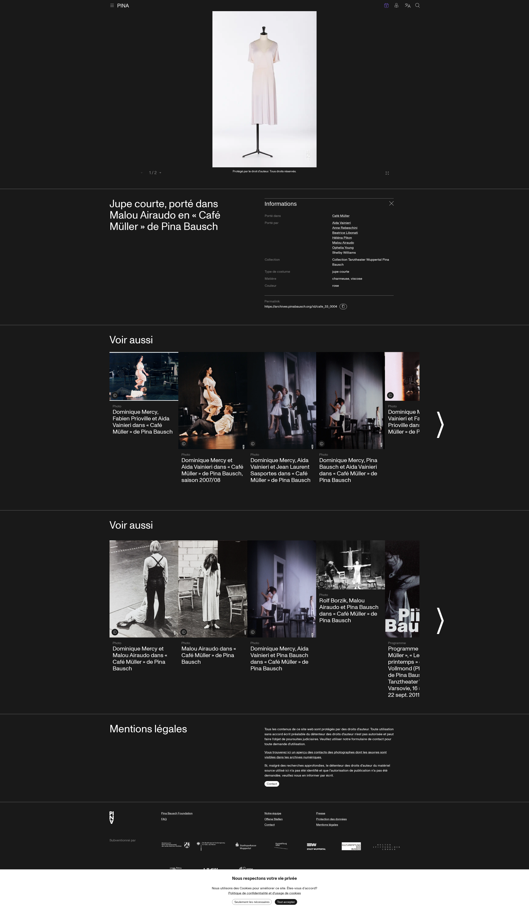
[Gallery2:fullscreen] (385, 173)
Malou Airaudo (343, 242)
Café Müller (341, 216)
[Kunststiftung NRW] (281, 846)
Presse (320, 813)
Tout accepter (286, 902)
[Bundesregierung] (210, 846)
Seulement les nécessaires (251, 902)
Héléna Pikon (342, 237)
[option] (264, 89)
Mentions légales (327, 825)
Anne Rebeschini (344, 228)
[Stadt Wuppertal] (316, 846)
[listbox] (264, 89)
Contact (272, 784)
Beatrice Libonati (345, 233)
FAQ (164, 819)
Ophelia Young (343, 247)
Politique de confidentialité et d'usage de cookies (264, 893)
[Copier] (343, 306)
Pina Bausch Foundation (177, 813)
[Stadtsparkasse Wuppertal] (245, 846)
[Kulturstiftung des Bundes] (351, 846)
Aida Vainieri (341, 223)
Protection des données (331, 819)
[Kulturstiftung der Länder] (386, 846)
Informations (280, 204)
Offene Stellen (273, 819)
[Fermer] (391, 204)
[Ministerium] (175, 846)
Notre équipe (272, 813)
